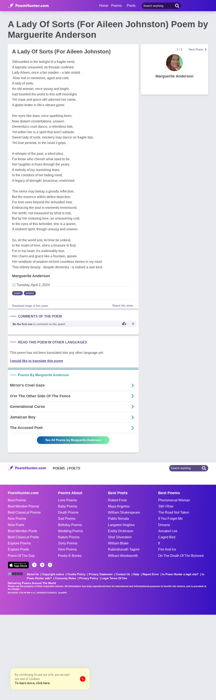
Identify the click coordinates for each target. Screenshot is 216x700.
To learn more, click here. (32, 683)
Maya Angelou (119, 506)
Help (136, 574)
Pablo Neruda (118, 518)
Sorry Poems (67, 543)
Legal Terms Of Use (114, 578)
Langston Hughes (121, 525)
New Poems (17, 518)
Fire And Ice (167, 549)
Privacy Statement (100, 574)
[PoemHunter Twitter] (42, 565)
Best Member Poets (22, 531)
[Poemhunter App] (18, 565)
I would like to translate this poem (36, 361)
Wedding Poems (70, 531)
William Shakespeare (124, 512)
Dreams (164, 525)
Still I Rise (165, 506)
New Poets (16, 525)
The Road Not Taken (173, 512)
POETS (74, 468)
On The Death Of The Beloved (181, 556)
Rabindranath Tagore (124, 549)
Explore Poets (18, 549)
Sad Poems (67, 518)
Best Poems (17, 500)
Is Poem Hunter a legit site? (180, 574)
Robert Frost (117, 500)
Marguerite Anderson (31, 276)
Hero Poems (67, 549)
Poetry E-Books (69, 556)
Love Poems (67, 500)
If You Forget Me (170, 518)
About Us (33, 574)
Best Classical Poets (23, 537)
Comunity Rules (65, 578)
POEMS (59, 468)
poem (17, 293)
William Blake (118, 543)
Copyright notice (53, 574)
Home (103, 5)
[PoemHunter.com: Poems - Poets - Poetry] (28, 5)
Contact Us (123, 574)
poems (30, 293)
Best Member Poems (23, 506)
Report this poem (122, 305)
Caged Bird (166, 537)
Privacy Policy (88, 578)
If (159, 543)
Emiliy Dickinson (120, 531)
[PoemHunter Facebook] (34, 565)
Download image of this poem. (30, 305)
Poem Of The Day (21, 556)
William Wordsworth (123, 556)
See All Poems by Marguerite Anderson (73, 440)
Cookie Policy (76, 574)
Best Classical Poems (24, 512)
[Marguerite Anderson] (174, 62)
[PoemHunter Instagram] (50, 565)
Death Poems (68, 512)
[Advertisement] (63, 657)
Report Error (151, 574)
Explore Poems (19, 543)
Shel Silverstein (120, 537)
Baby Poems (67, 506)
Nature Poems (69, 537)
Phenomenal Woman (174, 500)
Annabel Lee (167, 531)
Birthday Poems (70, 525)
